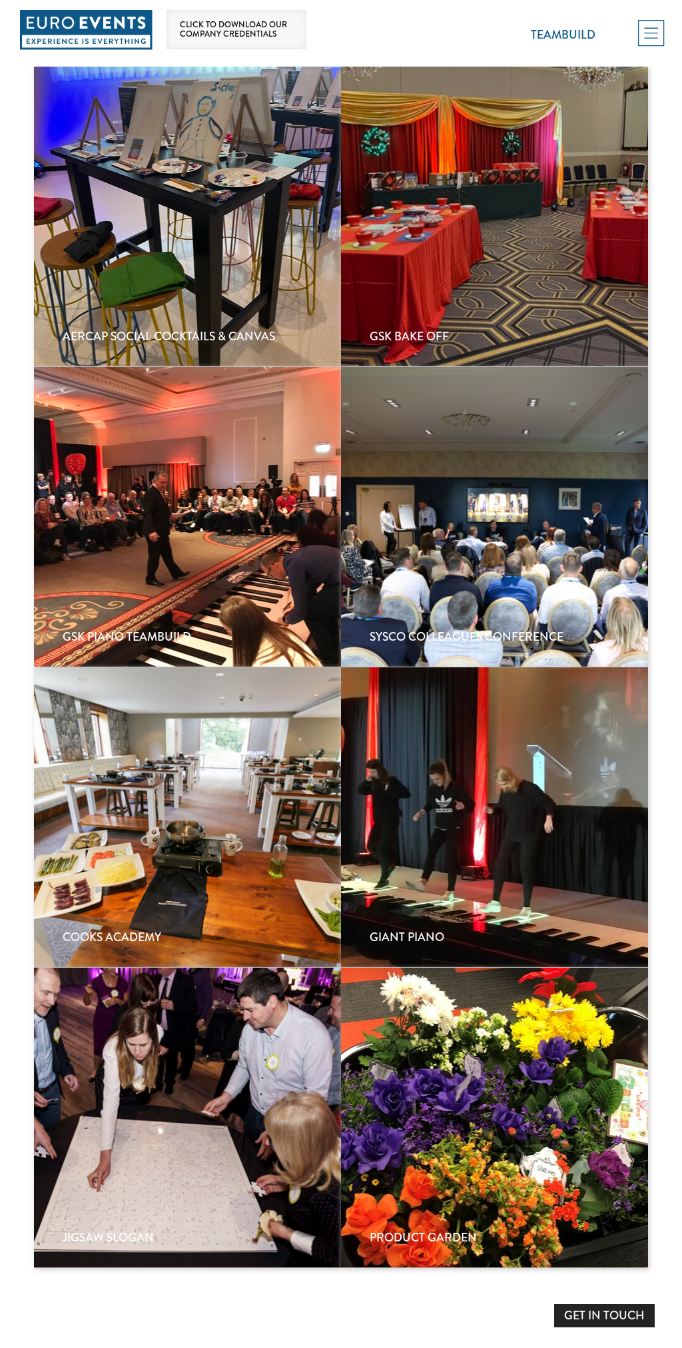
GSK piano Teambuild (127, 637)
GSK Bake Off (409, 337)
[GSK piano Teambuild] (187, 517)
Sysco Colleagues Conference (466, 637)
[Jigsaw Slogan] (187, 1117)
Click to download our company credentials (233, 29)
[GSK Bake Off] (494, 216)
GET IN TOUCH (604, 1315)
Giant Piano (407, 938)
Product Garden (423, 1238)
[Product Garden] (494, 1117)
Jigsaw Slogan (108, 1238)
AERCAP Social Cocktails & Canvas (169, 337)
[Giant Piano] (494, 817)
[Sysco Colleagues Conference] (494, 517)
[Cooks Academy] (187, 817)
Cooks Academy (112, 938)
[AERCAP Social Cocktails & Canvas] (187, 216)
